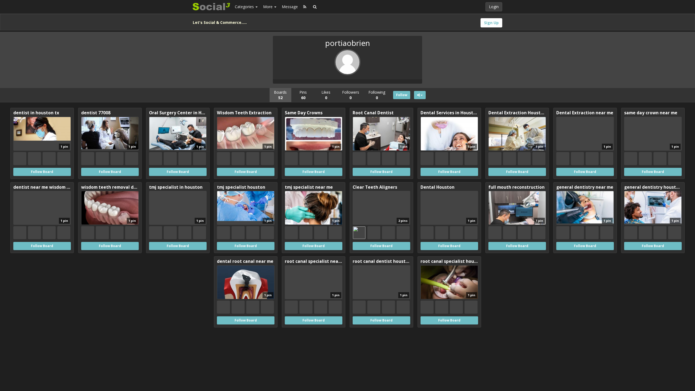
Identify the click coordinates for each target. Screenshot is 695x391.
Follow (401, 95)
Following (376, 95)
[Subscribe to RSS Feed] (305, 7)
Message (290, 6)
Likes (325, 95)
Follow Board (42, 171)
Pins (303, 95)
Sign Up (491, 22)
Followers (350, 95)
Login (494, 6)
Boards (280, 95)
